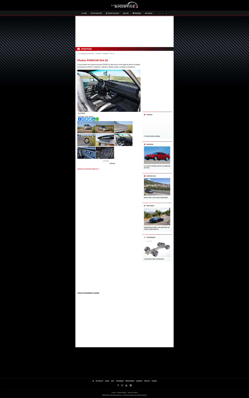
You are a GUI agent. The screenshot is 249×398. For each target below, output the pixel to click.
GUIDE (107, 381)
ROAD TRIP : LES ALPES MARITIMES (156, 197)
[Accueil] (93, 381)
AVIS (112, 381)
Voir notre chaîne (152, 136)
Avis (126, 13)
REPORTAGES (130, 381)
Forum (149, 13)
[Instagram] (122, 385)
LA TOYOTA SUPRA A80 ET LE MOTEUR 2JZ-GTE (157, 167)
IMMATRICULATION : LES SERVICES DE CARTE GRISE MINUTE (157, 228)
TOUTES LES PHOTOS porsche (87, 169)
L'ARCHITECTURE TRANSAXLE (154, 259)
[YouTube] (126, 385)
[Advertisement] (124, 31)
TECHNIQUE (120, 381)
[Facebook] (118, 385)
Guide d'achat (113, 13)
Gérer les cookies (133, 392)
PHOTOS (98, 53)
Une (85, 13)
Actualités (97, 13)
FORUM (154, 381)
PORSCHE (106, 53)
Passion (137, 13)
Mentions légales (121, 392)
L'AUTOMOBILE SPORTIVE (86, 53)
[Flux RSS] (131, 385)
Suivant (112, 163)
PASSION (139, 381)
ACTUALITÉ (99, 381)
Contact (113, 392)
